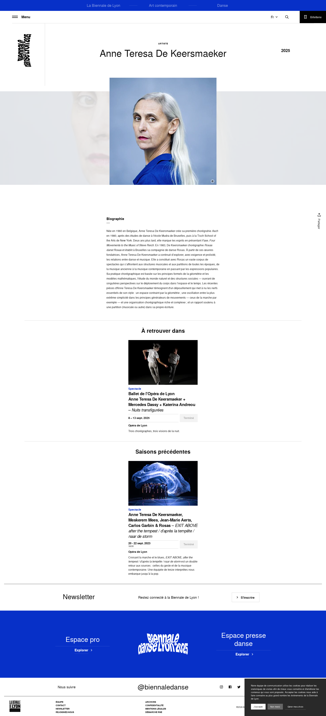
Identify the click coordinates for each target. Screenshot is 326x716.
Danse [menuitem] (222, 5)
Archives (150, 702)
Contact (61, 705)
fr (272, 17)
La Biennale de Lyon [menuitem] (103, 5)
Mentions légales (155, 708)
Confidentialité (154, 705)
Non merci (275, 706)
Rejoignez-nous (65, 712)
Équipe (59, 702)
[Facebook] (230, 687)
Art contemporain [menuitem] (163, 5)
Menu (25, 17)
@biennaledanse (163, 687)
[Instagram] (221, 687)
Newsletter (63, 708)
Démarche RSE (153, 712)
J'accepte (258, 706)
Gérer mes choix (295, 706)
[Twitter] (238, 687)
